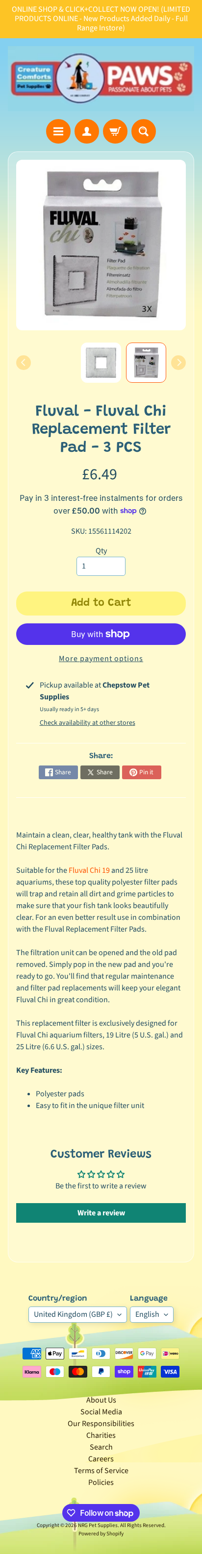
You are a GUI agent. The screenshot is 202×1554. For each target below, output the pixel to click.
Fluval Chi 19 (89, 870)
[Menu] (58, 131)
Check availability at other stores (87, 723)
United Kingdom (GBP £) (73, 1314)
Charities (101, 1435)
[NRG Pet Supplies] (101, 78)
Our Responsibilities (101, 1423)
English (147, 1314)
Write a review (101, 1213)
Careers (101, 1459)
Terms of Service (101, 1470)
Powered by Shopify (101, 1533)
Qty (101, 550)
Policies (101, 1482)
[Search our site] (143, 131)
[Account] (87, 131)
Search (101, 1447)
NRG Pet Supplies (98, 1525)
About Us (101, 1400)
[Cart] (115, 131)
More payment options (101, 658)
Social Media (101, 1411)
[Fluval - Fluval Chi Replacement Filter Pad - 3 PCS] (146, 363)
